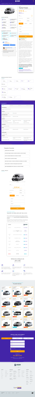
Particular (21, 23)
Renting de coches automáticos (14, 376)
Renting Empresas (31, 377)
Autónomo (26, 23)
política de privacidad (26, 33)
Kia (1, 372)
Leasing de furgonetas (11, 373)
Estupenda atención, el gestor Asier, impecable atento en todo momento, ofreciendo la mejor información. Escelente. (8, 51)
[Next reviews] (16, 51)
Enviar (26, 36)
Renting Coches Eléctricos (27, 382)
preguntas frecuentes (16, 357)
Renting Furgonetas (31, 379)
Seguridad (11, 105)
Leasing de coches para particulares (15, 371)
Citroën (6, 372)
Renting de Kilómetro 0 (14, 378)
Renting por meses (11, 371)
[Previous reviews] (2, 51)
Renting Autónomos (27, 377)
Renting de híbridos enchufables (11, 379)
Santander (23, 372)
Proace (11, 3)
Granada (19, 376)
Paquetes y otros (28, 105)
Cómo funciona (31, 371)
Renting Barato (27, 375)
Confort (3, 105)
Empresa (30, 23)
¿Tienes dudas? (27, 373)
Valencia (19, 372)
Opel (1, 376)
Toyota (9, 3)
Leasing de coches (14, 373)
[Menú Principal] (1, 1)
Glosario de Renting (31, 381)
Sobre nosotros (27, 371)
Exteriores (19, 105)
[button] (1, 11)
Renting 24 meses (11, 376)
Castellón (23, 376)
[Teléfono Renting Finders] (33, 1)
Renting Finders (3, 3)
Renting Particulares (31, 375)
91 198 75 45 (17, 355)
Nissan (6, 376)
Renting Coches (6, 3)
